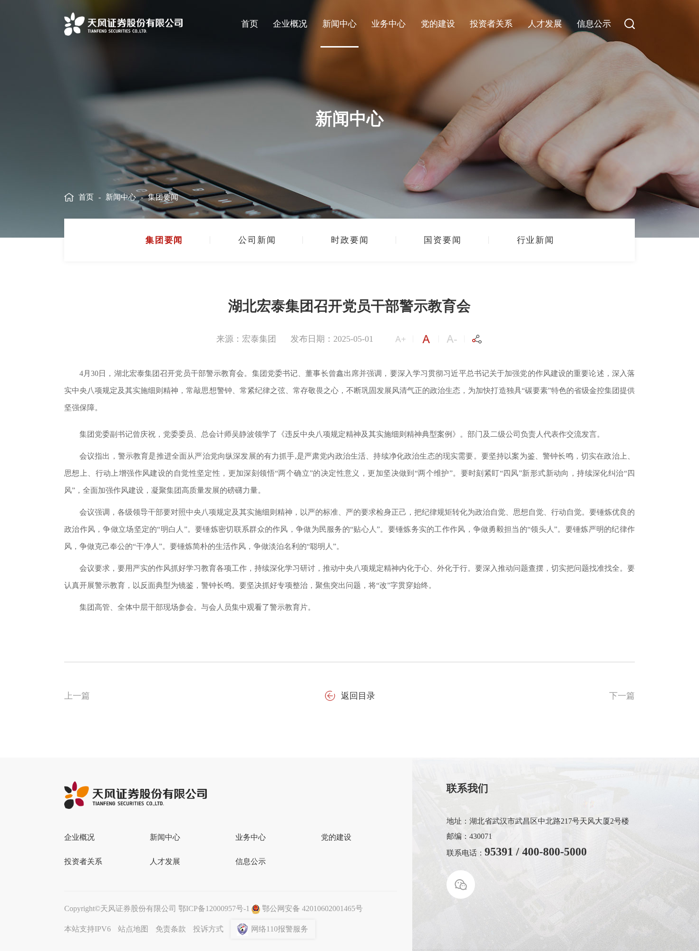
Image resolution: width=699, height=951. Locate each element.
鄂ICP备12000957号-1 (214, 908)
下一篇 (622, 696)
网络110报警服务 (279, 929)
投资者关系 (491, 24)
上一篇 (77, 696)
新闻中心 (339, 24)
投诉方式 (208, 929)
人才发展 (545, 24)
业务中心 (388, 24)
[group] (163, 240)
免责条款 (170, 929)
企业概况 (290, 24)
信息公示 (594, 24)
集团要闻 (163, 197)
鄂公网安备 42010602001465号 (312, 908)
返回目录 (358, 696)
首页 (249, 24)
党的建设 (438, 24)
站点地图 (133, 929)
